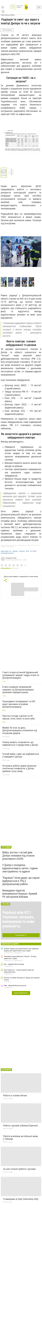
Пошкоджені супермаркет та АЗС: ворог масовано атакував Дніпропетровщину (19, 704)
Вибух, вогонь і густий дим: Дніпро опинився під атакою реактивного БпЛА (18, 855)
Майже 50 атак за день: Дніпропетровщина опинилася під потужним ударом (19, 730)
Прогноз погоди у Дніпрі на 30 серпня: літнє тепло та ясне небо (18, 717)
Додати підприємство (21, 993)
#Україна (22, 551)
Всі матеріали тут (21, 935)
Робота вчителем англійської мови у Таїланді (20, 1137)
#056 (27, 551)
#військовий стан (6, 551)
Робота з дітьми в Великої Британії (20, 1125)
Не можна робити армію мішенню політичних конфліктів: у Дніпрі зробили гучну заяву (19, 768)
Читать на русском (7, 30)
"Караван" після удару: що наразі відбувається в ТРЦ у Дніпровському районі (21, 881)
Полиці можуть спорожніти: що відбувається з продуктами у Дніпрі (20, 743)
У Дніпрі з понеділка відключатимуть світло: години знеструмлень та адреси (20, 868)
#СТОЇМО (33, 551)
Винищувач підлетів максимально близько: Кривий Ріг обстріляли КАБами (19, 893)
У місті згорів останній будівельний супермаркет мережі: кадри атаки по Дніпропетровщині (20, 675)
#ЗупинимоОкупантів (7, 553)
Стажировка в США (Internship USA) (20, 1199)
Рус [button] (39, 7)
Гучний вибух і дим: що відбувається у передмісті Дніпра (20, 755)
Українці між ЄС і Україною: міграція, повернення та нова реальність (18, 919)
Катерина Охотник (11, 558)
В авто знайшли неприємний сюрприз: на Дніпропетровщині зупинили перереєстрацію (18, 690)
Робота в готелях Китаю (15, 1095)
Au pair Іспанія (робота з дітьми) (19, 1169)
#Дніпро (15, 551)
